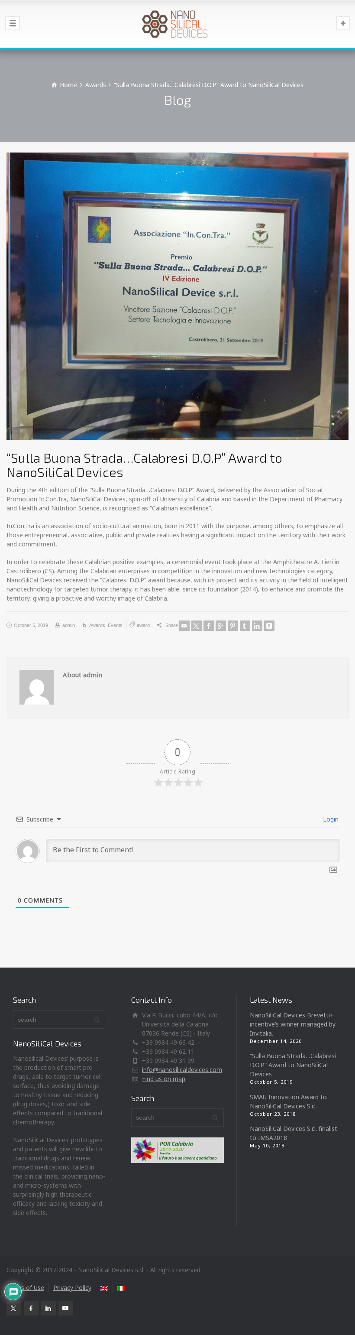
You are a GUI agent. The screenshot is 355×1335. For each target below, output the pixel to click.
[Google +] (221, 625)
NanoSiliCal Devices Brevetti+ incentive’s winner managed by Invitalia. (293, 1024)
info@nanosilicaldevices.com (182, 1069)
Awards (97, 625)
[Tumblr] (245, 625)
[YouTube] (65, 1308)
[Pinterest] (233, 625)
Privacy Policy (72, 1287)
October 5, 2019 (31, 625)
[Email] (184, 625)
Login (330, 819)
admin (68, 625)
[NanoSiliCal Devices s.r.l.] (177, 24)
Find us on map (163, 1079)
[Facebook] (208, 625)
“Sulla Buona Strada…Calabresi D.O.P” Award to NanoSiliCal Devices (293, 1065)
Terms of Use (25, 1287)
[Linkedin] (257, 625)
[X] (196, 625)
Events (115, 625)
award (143, 625)
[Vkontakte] (269, 625)
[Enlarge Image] (177, 296)
